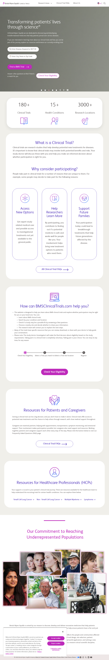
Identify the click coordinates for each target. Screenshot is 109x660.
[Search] (104, 3)
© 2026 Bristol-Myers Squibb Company (24, 657)
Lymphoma (88, 500)
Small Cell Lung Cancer (23, 500)
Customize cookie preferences (56, 649)
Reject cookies (55, 643)
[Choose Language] (99, 3)
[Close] (62, 631)
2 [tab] (45, 90)
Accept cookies (55, 638)
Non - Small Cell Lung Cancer (48, 500)
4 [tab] (52, 90)
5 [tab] (56, 90)
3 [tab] (49, 90)
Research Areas (44, 3)
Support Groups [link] (45, 657)
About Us (76, 3)
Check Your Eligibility (54, 372)
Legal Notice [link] (53, 657)
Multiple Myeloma (72, 500)
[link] (80, 657)
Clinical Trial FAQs (62, 3)
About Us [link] (37, 657)
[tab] (60, 90)
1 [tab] (41, 90)
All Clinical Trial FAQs (52, 269)
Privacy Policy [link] (60, 657)
